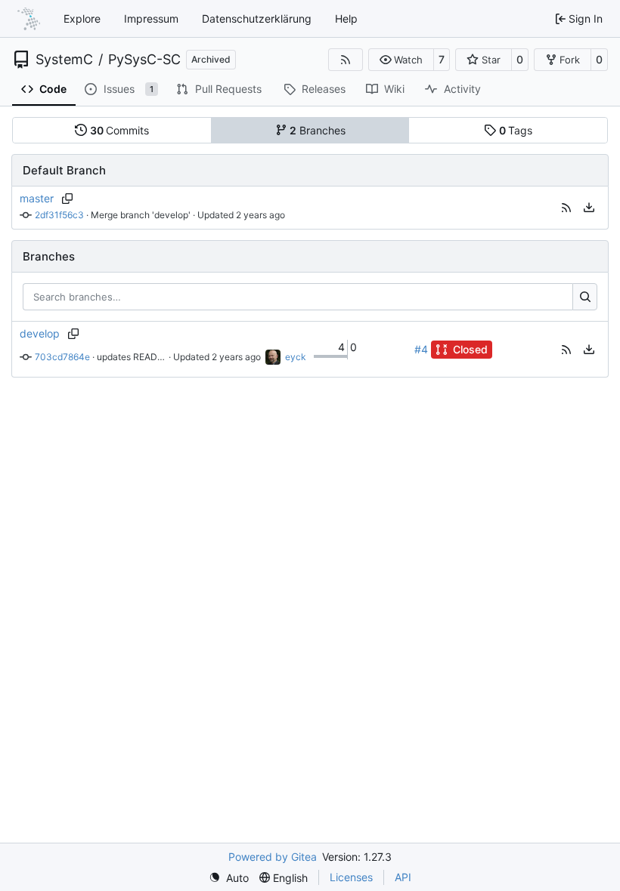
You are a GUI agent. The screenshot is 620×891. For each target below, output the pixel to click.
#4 (421, 349)
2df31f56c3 (59, 214)
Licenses (351, 877)
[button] (401, 59)
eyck (295, 356)
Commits (120, 130)
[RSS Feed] (345, 59)
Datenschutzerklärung (257, 18)
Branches (318, 130)
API (403, 877)
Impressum (151, 18)
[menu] (589, 207)
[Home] (29, 18)
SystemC (64, 59)
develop (40, 333)
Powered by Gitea (272, 856)
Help (346, 18)
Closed (470, 349)
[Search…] (584, 296)
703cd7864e (62, 356)
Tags (516, 130)
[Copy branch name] (67, 198)
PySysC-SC (144, 59)
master (37, 198)
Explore (82, 18)
